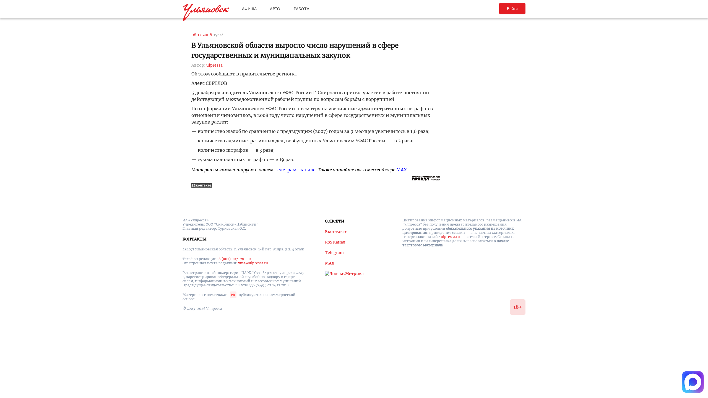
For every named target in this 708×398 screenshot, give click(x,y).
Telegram (334, 252)
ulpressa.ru (450, 237)
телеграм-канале (295, 169)
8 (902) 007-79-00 (234, 259)
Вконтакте (336, 231)
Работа (301, 9)
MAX (401, 169)
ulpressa (214, 65)
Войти (512, 8)
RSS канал (335, 242)
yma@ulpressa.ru (253, 263)
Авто (275, 9)
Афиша (249, 9)
